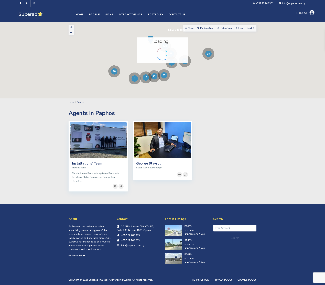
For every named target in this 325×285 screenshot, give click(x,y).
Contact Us (176, 14)
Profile (94, 14)
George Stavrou (148, 163)
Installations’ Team (87, 163)
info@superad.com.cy (132, 245)
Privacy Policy (223, 279)
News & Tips (176, 30)
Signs (109, 14)
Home (79, 14)
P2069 (188, 226)
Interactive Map (130, 14)
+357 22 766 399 (130, 235)
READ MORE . (77, 255)
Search (235, 238)
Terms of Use (200, 279)
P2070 (188, 254)
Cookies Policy (246, 279)
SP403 (188, 240)
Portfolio (155, 14)
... (83, 181)
